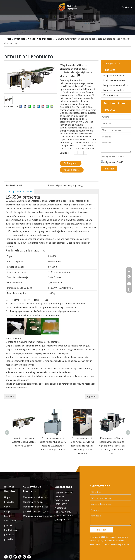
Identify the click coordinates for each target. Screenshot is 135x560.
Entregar (109, 168)
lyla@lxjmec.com (62, 519)
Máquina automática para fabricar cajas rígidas (117, 75)
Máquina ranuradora (113, 90)
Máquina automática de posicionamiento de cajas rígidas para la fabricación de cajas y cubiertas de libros (84, 446)
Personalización (111, 95)
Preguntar (72, 163)
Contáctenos (10, 530)
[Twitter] (15, 557)
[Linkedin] (10, 557)
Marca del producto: (58, 185)
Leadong (117, 544)
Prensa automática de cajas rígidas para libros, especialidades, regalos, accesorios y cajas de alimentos (54, 446)
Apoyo (7, 511)
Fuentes (8, 515)
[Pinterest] (29, 557)
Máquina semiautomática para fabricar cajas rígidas (117, 85)
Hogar (7, 497)
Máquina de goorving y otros (37, 515)
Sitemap (125, 544)
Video (7, 506)
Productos (9, 501)
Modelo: (10, 185)
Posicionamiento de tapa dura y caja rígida (117, 80)
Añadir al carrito (72, 169)
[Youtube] (19, 557)
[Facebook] (6, 557)
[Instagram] (24, 557)
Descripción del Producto (19, 191)
